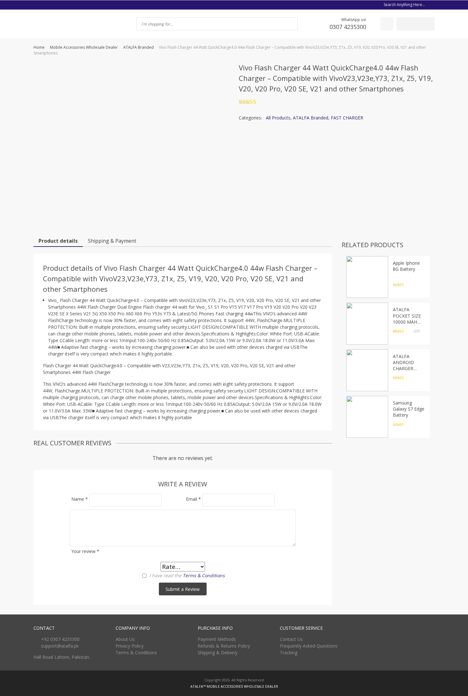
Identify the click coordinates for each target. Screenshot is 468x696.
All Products (278, 118)
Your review (85, 551)
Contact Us (291, 639)
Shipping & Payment (112, 240)
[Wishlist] (386, 24)
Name (79, 499)
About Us (125, 639)
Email (193, 499)
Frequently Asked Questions (308, 646)
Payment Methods (217, 639)
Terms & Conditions (204, 575)
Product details (58, 240)
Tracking (288, 652)
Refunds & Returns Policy (224, 646)
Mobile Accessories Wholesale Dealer (84, 47)
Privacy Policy (130, 646)
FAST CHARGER (347, 118)
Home (39, 47)
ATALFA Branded (138, 47)
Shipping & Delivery (218, 652)
